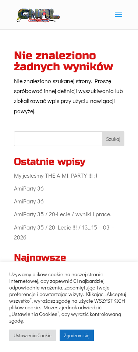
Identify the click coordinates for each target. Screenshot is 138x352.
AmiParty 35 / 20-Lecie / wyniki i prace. (62, 214)
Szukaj (113, 138)
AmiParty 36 (29, 188)
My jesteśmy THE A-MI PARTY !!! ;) (55, 175)
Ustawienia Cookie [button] (33, 335)
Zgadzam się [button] (76, 335)
